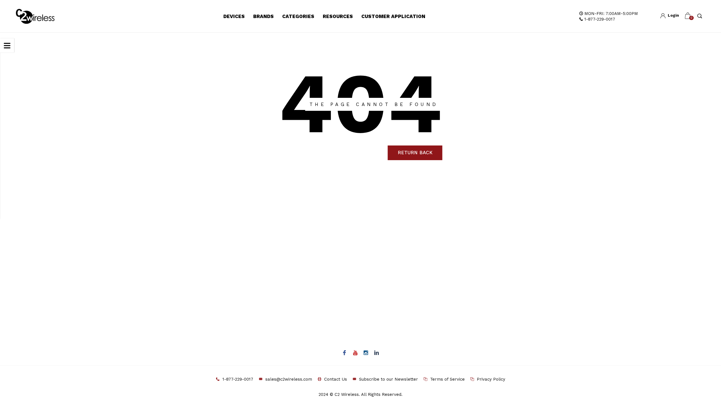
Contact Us (335, 379)
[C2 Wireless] (41, 16)
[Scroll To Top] (705, 379)
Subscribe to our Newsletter (388, 379)
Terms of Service (447, 379)
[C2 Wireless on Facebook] (344, 353)
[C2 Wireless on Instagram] (366, 353)
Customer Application (393, 16)
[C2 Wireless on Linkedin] (376, 353)
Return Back (415, 152)
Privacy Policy (491, 379)
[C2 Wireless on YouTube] (355, 353)
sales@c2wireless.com (288, 379)
